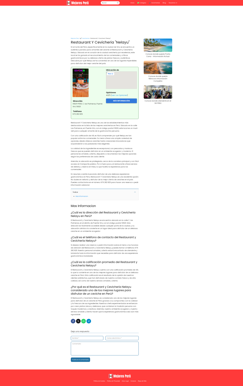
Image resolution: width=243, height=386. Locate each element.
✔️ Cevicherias (154, 3)
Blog (164, 3)
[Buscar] (118, 2)
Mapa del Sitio (142, 381)
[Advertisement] (121, 22)
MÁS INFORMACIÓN (121, 101)
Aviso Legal (125, 381)
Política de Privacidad (113, 381)
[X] (78, 321)
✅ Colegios (141, 3)
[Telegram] (88, 321)
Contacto (133, 381)
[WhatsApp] (83, 321)
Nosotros (172, 3)
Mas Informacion (82, 196)
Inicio (132, 3)
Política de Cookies (99, 381)
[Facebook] (73, 321)
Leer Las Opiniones (119, 95)
